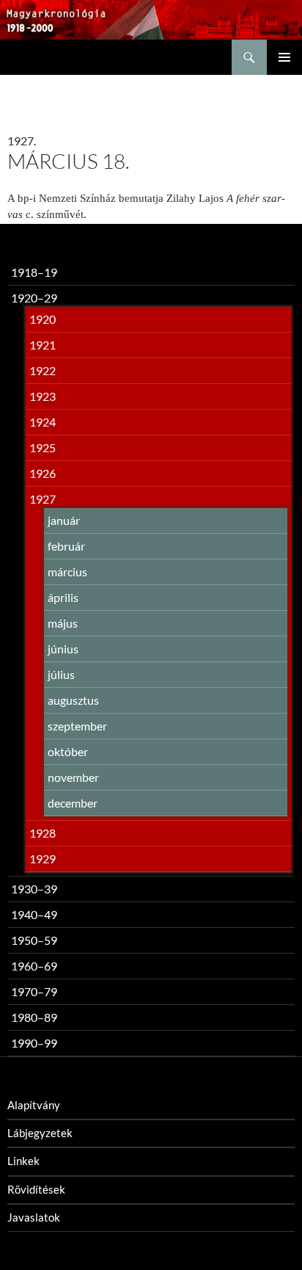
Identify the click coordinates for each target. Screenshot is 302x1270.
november (73, 777)
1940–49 (34, 914)
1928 (42, 833)
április (63, 597)
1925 (42, 447)
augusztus (73, 700)
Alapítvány (33, 1104)
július (61, 674)
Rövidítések (36, 1189)
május (63, 623)
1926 (42, 473)
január (64, 520)
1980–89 (34, 1017)
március (67, 571)
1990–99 (34, 1043)
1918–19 (34, 272)
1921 (42, 345)
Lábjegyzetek (40, 1132)
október (68, 751)
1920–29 (34, 298)
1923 (42, 396)
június (63, 649)
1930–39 (34, 889)
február (66, 546)
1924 (42, 422)
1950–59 (34, 940)
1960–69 (34, 966)
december (72, 803)
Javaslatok (33, 1217)
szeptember (77, 726)
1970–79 (34, 991)
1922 (42, 370)
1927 (42, 499)
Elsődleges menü (284, 57)
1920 (42, 319)
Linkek (23, 1160)
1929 (42, 859)
